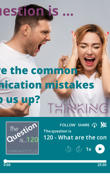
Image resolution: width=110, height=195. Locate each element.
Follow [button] (67, 125)
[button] (94, 125)
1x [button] (88, 149)
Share (83, 125)
